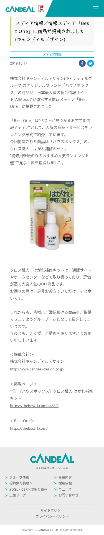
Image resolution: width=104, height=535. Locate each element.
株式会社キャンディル (25, 9)
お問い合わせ (68, 495)
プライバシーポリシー (52, 516)
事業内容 (65, 477)
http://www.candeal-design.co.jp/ (37, 369)
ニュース (65, 489)
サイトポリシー (52, 510)
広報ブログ (17, 495)
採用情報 (65, 483)
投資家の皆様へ (21, 483)
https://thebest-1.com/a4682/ (34, 405)
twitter (90, 63)
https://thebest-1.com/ (29, 428)
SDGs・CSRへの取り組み (28, 489)
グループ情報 (19, 477)
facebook (82, 63)
